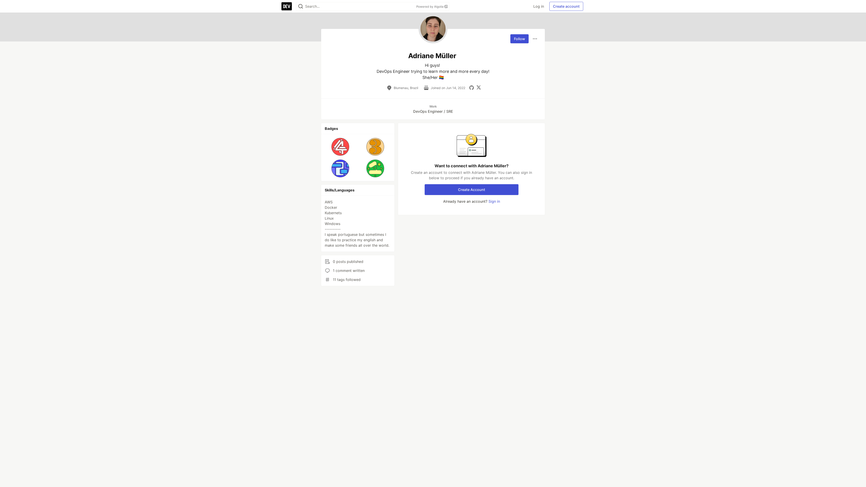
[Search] (300, 6)
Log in (538, 6)
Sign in (494, 201)
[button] (340, 147)
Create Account (471, 189)
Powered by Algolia (430, 6)
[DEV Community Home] (286, 6)
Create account (566, 6)
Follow (519, 39)
